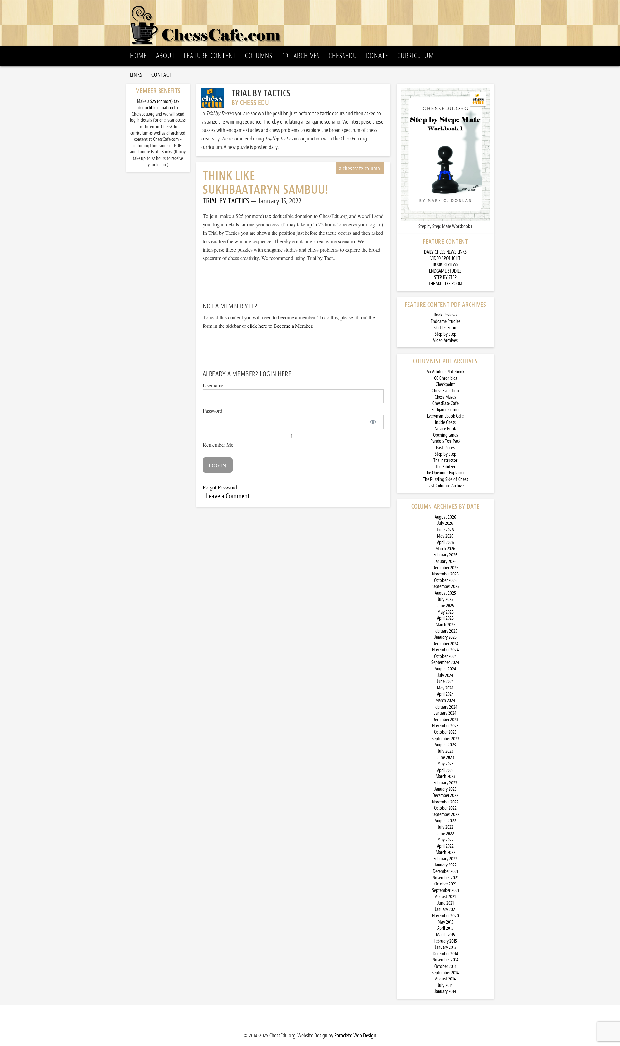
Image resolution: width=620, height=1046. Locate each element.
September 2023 (445, 739)
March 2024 (445, 701)
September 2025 (445, 587)
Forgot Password (220, 487)
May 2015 (445, 922)
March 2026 (445, 549)
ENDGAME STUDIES (445, 271)
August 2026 (445, 517)
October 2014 (445, 966)
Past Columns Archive (445, 486)
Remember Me (218, 444)
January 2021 (445, 909)
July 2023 (445, 751)
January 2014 (445, 992)
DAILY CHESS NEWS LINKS (445, 252)
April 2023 (445, 770)
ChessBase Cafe (445, 403)
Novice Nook (445, 429)
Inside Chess (445, 422)
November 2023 (445, 726)
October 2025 (445, 580)
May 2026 (445, 536)
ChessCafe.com (312, 23)
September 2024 (445, 662)
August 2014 (445, 979)
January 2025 (445, 637)
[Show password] (373, 422)
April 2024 (445, 694)
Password (212, 410)
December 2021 (445, 871)
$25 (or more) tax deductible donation (158, 104)
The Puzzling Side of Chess (445, 479)
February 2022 (445, 859)
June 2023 (445, 757)
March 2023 (445, 776)
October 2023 (445, 732)
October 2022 (445, 808)
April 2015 (445, 928)
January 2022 (445, 865)
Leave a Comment (228, 496)
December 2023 (445, 720)
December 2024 (445, 644)
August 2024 (445, 669)
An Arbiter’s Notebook (445, 372)
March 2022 (445, 852)
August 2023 (445, 745)
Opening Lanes (445, 435)
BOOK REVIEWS (445, 265)
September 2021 (445, 890)
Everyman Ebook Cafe (445, 416)
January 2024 (445, 713)
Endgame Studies (445, 321)
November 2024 (445, 650)
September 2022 (445, 815)
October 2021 (445, 884)
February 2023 (445, 783)
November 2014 (445, 960)
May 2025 (445, 612)
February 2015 (445, 941)
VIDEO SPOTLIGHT (445, 258)
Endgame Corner (445, 410)
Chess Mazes (445, 397)
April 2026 (445, 542)
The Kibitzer (445, 467)
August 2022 (445, 821)
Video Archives (445, 340)
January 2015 (445, 947)
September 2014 (445, 973)
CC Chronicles (445, 378)
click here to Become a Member (279, 325)
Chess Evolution (445, 391)
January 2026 (445, 561)
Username (213, 385)
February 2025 (445, 631)
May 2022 (445, 840)
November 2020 (445, 916)
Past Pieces (445, 448)
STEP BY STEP (445, 277)
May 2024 (445, 688)
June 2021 (445, 903)
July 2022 (445, 827)
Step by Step (445, 334)
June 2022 (445, 834)
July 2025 (445, 599)
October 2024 (445, 656)
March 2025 (445, 625)
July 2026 (445, 523)
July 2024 (445, 675)
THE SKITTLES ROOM (445, 284)
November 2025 (445, 574)
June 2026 (445, 530)
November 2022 (445, 802)
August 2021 (445, 897)
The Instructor (445, 460)
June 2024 (445, 681)
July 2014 (445, 985)
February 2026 (445, 555)
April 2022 (445, 846)
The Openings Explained (445, 473)
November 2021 (445, 878)
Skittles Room (445, 328)
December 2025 (445, 568)
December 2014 (445, 954)
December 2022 (445, 795)
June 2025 (445, 606)
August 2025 (445, 593)
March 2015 (445, 935)
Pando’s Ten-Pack (445, 441)
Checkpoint (445, 384)
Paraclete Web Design (355, 1035)
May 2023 (445, 764)
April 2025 (445, 618)
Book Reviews (445, 315)
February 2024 (445, 707)
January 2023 (445, 789)
